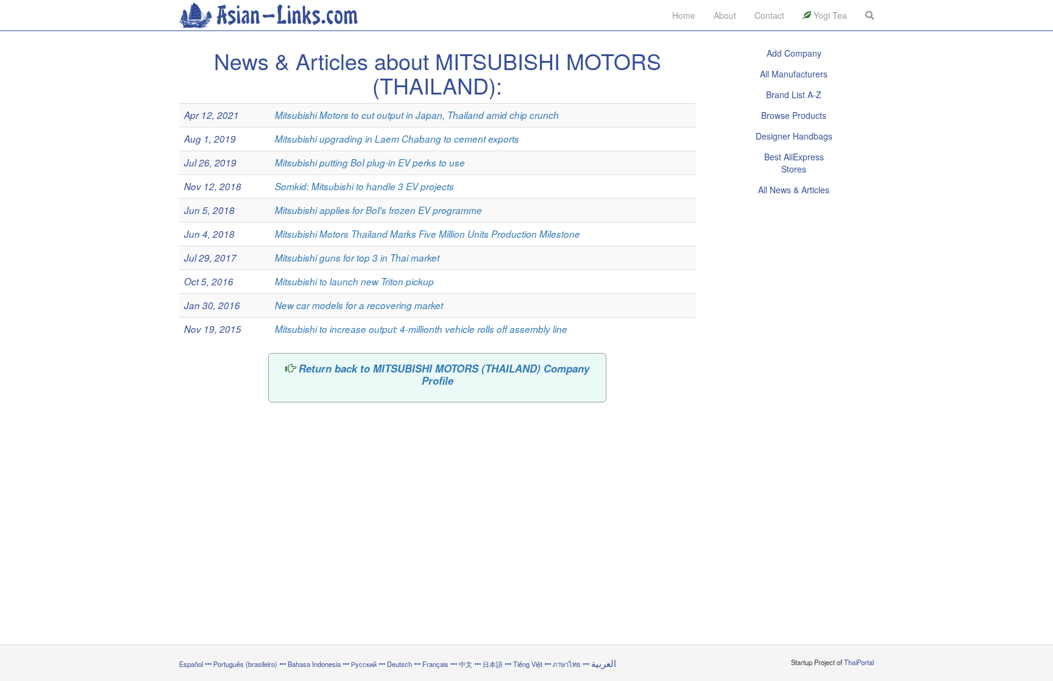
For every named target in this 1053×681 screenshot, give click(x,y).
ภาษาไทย (568, 664)
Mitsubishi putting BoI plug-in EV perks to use (370, 162)
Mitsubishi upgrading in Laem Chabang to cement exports (397, 138)
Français (435, 664)
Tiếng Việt (527, 664)
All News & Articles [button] (793, 190)
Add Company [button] (794, 53)
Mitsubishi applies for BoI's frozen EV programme (378, 210)
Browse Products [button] (793, 115)
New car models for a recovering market (359, 305)
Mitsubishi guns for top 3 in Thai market (357, 257)
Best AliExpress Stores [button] (794, 163)
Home (683, 15)
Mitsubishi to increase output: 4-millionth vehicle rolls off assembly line (421, 329)
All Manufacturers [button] (794, 74)
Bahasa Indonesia (314, 664)
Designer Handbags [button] (794, 136)
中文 (465, 664)
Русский (364, 664)
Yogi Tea (829, 15)
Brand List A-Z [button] (793, 94)
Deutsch (399, 664)
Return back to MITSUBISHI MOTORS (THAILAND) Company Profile (444, 374)
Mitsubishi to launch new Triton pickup (354, 281)
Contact (769, 15)
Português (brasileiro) (245, 664)
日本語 (493, 664)
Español (191, 664)
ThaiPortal (859, 662)
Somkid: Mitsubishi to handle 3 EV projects (364, 186)
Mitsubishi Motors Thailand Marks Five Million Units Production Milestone (427, 233)
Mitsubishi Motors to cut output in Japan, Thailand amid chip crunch (417, 115)
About (725, 15)
